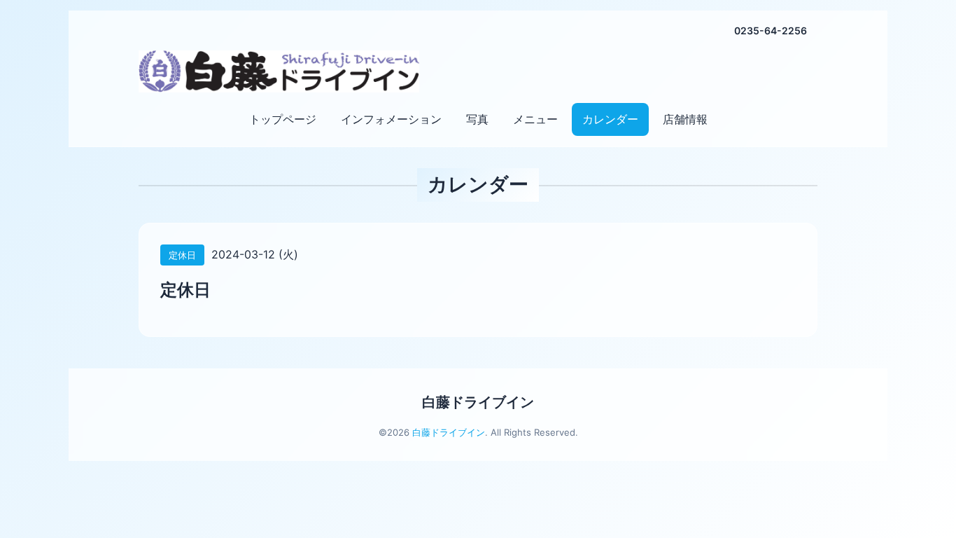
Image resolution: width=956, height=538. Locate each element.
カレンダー (610, 119)
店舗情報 (685, 119)
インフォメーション (391, 119)
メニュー (535, 119)
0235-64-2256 (770, 30)
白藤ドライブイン (478, 402)
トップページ (282, 119)
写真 (477, 119)
